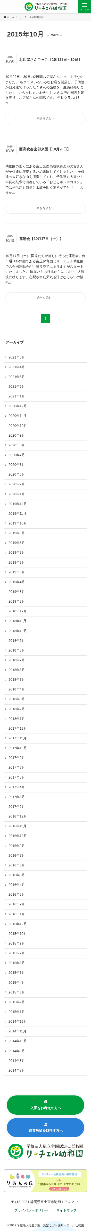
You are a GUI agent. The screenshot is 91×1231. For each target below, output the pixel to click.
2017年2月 (16, 806)
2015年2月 (16, 1002)
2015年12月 (17, 924)
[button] (84, 6)
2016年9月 (16, 846)
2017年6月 (16, 767)
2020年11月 (17, 416)
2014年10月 (17, 1041)
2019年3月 (16, 592)
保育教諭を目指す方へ (46, 1130)
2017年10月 (17, 748)
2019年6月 (16, 562)
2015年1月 (16, 1012)
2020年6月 (16, 465)
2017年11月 (17, 738)
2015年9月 (16, 943)
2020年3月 (16, 474)
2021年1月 (16, 396)
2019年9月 (16, 533)
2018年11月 (17, 621)
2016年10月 (17, 836)
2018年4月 (16, 689)
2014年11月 (17, 1031)
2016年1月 (16, 914)
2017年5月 (16, 777)
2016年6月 (16, 865)
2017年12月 (17, 728)
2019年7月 (16, 552)
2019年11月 (17, 513)
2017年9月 (16, 758)
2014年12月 (17, 1021)
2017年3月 (16, 797)
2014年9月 (16, 1051)
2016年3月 (16, 894)
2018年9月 (16, 641)
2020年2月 (16, 484)
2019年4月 (16, 582)
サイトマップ (66, 1210)
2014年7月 (16, 1070)
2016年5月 (16, 875)
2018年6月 (16, 670)
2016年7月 (16, 855)
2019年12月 (17, 504)
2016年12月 (17, 816)
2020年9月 (16, 435)
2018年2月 (16, 709)
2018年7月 (16, 660)
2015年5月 (16, 972)
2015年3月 (16, 992)
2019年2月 (16, 601)
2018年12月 (17, 611)
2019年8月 (16, 543)
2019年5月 (16, 572)
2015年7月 (16, 953)
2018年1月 (16, 719)
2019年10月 (17, 523)
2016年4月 (16, 885)
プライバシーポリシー (31, 1210)
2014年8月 (16, 1061)
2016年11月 (17, 826)
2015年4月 (16, 982)
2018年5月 (16, 679)
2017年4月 (16, 787)
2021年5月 (16, 357)
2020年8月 (16, 445)
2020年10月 (17, 426)
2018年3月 (16, 699)
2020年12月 (17, 406)
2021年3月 (16, 377)
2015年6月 (16, 963)
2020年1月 (16, 494)
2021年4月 (16, 367)
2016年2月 (16, 904)
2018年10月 (17, 631)
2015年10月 (17, 934)
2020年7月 (16, 455)
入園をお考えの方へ (46, 1108)
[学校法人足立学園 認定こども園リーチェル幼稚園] (46, 6)
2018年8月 (16, 650)
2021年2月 (16, 386)
